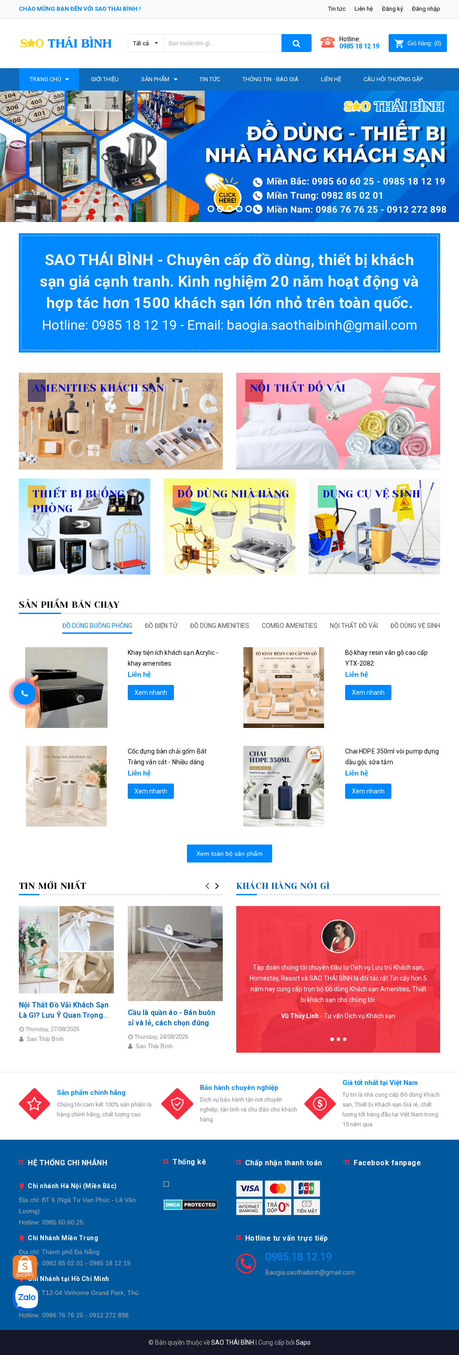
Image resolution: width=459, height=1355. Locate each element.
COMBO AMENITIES (289, 625)
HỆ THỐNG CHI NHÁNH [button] (67, 1163)
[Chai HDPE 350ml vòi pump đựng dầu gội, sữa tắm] (284, 786)
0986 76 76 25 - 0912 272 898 (85, 1315)
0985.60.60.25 (62, 1222)
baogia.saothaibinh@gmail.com (322, 325)
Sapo (303, 1342)
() (424, 43)
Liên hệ (364, 8)
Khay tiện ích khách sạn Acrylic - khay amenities (173, 658)
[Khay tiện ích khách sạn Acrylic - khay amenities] (66, 687)
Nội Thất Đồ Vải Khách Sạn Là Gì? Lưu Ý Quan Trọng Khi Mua (63, 1015)
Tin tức (337, 8)
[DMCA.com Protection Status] (191, 1203)
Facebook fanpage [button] (387, 1163)
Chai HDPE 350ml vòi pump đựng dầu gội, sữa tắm (392, 757)
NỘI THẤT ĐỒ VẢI (354, 625)
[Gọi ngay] (24, 693)
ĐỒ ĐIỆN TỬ (161, 625)
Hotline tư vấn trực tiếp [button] (286, 1238)
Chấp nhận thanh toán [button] (283, 1163)
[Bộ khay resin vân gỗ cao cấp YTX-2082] (284, 687)
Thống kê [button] (189, 1162)
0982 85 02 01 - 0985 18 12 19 (86, 1263)
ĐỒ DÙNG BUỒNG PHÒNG (97, 625)
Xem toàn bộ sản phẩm (229, 853)
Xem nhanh (150, 692)
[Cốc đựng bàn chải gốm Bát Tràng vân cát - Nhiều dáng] (66, 786)
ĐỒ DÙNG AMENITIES (219, 625)
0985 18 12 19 (359, 46)
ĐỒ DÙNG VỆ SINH (415, 625)
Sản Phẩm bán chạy (69, 605)
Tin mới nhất (52, 886)
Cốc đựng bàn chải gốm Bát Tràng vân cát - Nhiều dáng (167, 757)
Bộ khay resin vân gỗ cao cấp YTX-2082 (386, 658)
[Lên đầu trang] (439, 1328)
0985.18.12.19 (298, 1256)
